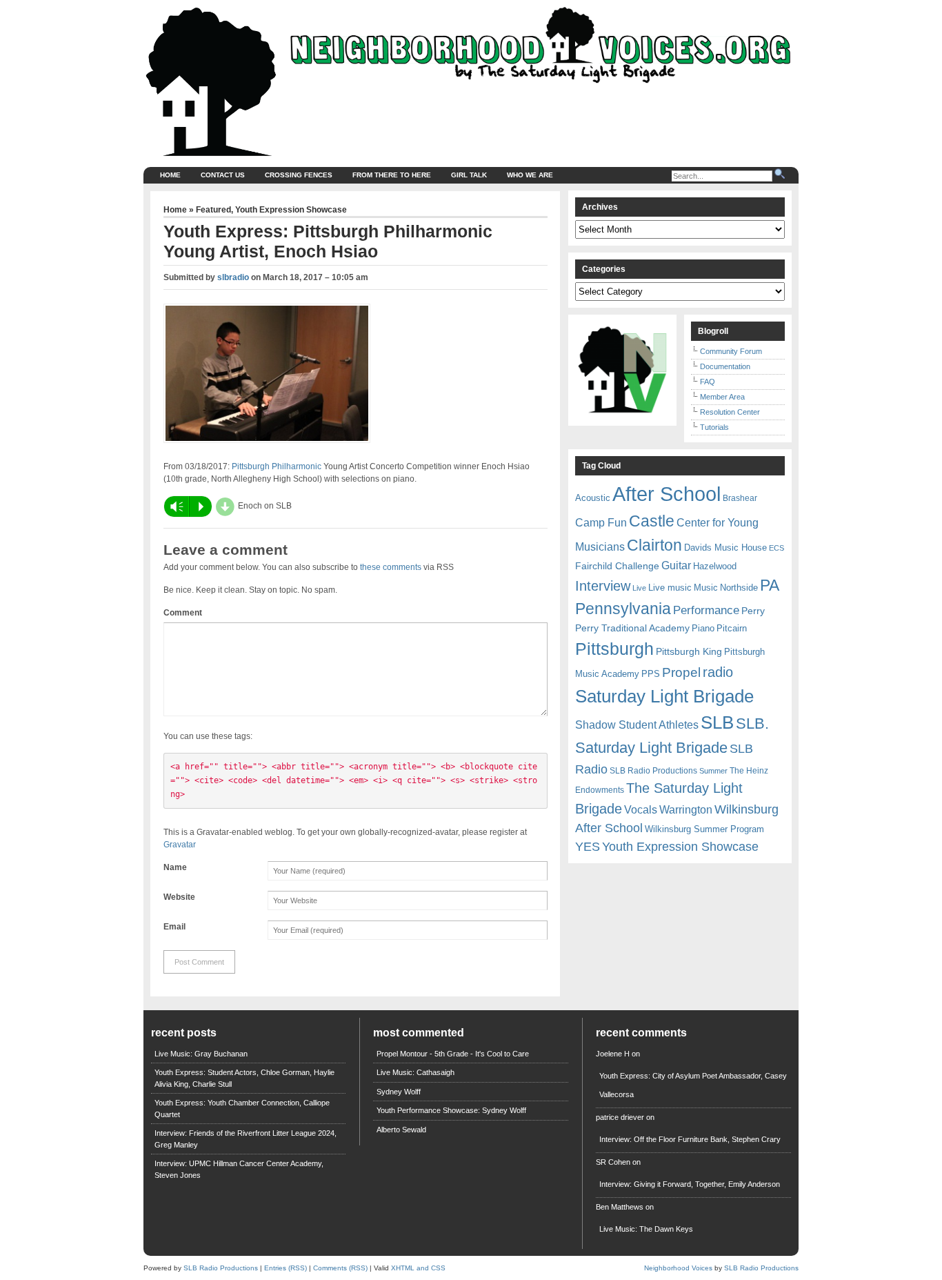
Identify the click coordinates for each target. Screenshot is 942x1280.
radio (718, 672)
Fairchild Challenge (617, 565)
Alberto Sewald (401, 1129)
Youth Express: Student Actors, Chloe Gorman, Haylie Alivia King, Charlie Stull (244, 1078)
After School (666, 493)
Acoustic (592, 498)
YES (587, 847)
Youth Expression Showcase (291, 210)
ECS (776, 548)
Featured (213, 210)
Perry (753, 610)
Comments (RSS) (340, 1268)
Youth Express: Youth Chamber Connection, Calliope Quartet (242, 1109)
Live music (670, 587)
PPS (650, 674)
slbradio (233, 277)
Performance (706, 610)
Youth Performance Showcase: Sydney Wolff (451, 1110)
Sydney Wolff (399, 1091)
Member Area (722, 397)
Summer (713, 771)
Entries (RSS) (285, 1268)
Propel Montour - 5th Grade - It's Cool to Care (453, 1054)
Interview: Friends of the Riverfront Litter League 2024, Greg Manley (245, 1139)
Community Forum (731, 351)
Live (639, 588)
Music (706, 587)
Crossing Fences (298, 175)
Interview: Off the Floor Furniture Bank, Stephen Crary (690, 1139)
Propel (681, 672)
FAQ (707, 381)
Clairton (654, 545)
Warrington (685, 809)
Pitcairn (731, 628)
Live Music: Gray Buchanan (201, 1054)
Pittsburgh (614, 649)
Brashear (740, 498)
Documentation (725, 366)
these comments (390, 567)
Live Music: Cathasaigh (415, 1072)
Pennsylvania (623, 609)
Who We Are (530, 175)
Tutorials (714, 427)
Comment (182, 613)
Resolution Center (730, 412)
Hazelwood (714, 566)
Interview (602, 585)
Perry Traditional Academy (632, 627)
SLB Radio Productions (653, 771)
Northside (739, 587)
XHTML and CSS (418, 1268)
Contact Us (223, 175)
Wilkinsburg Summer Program (704, 829)
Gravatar (179, 844)
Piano (703, 628)
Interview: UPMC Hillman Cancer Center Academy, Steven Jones (238, 1169)
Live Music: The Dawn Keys (646, 1229)
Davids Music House (725, 547)
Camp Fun (601, 523)
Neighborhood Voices (678, 1268)
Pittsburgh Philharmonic (276, 466)
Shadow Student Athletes (637, 725)
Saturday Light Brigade (664, 696)
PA (769, 585)
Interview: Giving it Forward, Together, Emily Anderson (689, 1184)
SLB (717, 722)
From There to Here (391, 175)
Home (170, 175)
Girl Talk (469, 175)
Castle (651, 521)
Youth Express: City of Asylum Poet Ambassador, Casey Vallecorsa (693, 1085)
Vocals (640, 810)
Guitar (676, 565)
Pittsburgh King (689, 651)
